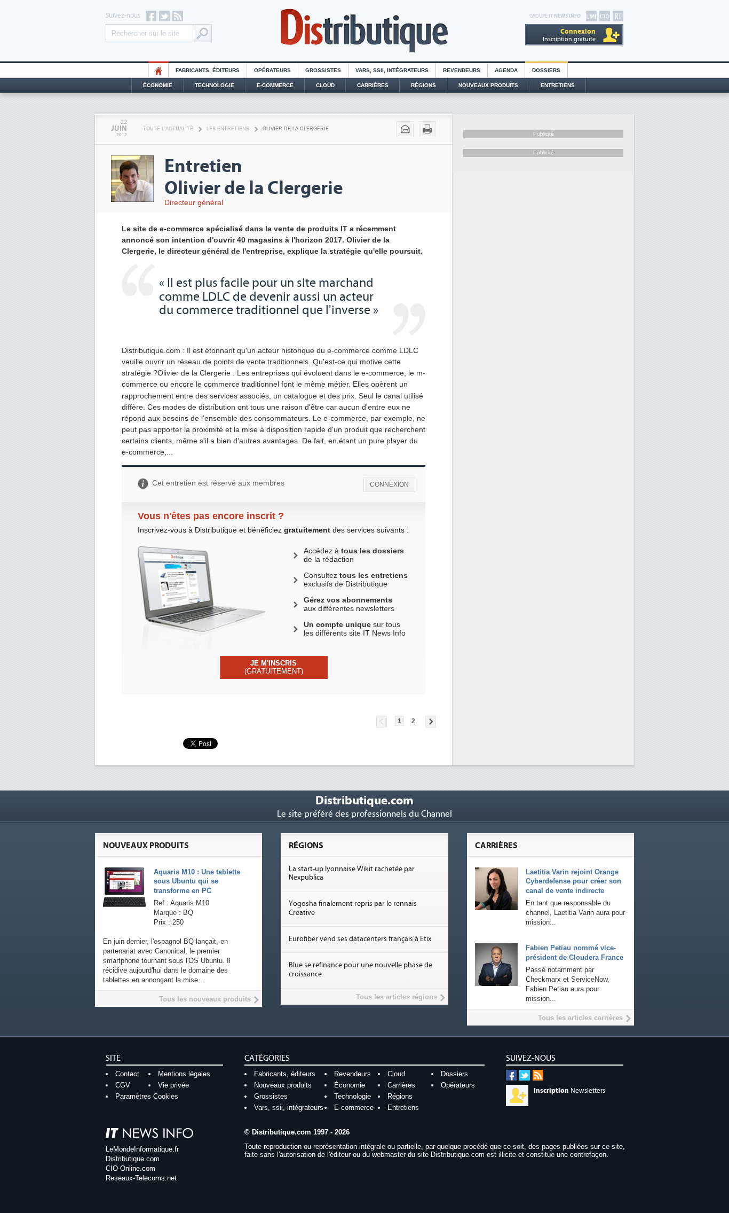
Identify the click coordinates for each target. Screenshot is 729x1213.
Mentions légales (184, 1074)
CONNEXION (389, 484)
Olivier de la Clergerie (296, 128)
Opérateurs (272, 70)
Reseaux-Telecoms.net (141, 1178)
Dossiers (546, 70)
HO (158, 70)
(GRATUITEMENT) (273, 667)
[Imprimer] (427, 129)
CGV (122, 1085)
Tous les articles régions (396, 997)
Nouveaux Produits (488, 85)
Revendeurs (461, 70)
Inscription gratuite (569, 35)
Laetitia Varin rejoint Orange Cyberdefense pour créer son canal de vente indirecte (573, 881)
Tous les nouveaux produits (205, 999)
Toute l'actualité (168, 128)
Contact (127, 1074)
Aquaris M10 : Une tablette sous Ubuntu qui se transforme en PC (197, 881)
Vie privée (173, 1085)
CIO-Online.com (130, 1168)
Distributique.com (133, 1159)
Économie (157, 85)
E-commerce (275, 85)
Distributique (364, 30)
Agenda (506, 70)
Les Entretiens (228, 128)
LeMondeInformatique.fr (142, 1149)
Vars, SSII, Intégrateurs (392, 70)
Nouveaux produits (283, 1085)
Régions (423, 85)
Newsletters (569, 1090)
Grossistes (323, 70)
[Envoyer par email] (405, 129)
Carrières (373, 85)
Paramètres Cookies (146, 1096)
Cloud (325, 85)
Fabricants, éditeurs (208, 70)
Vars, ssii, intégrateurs (288, 1108)
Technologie (214, 85)
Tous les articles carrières (580, 1018)
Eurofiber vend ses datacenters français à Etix (360, 939)
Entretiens (558, 85)
